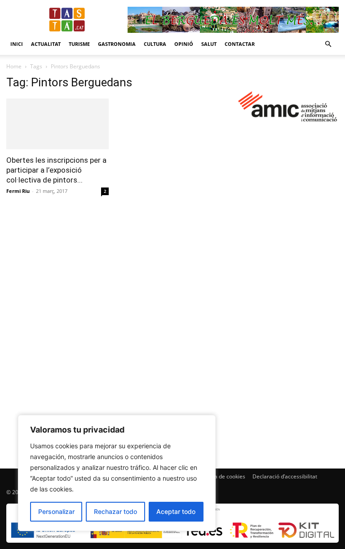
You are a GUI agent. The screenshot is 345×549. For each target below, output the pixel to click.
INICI (16, 43)
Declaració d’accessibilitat (284, 476)
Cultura (155, 43)
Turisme (79, 43)
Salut (209, 43)
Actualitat (46, 43)
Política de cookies (222, 476)
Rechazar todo (115, 511)
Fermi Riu (18, 190)
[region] (117, 473)
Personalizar (56, 511)
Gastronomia (117, 43)
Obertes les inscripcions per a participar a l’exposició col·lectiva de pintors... (56, 170)
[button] (328, 44)
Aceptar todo (175, 511)
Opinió (183, 43)
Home (14, 66)
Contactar (240, 43)
